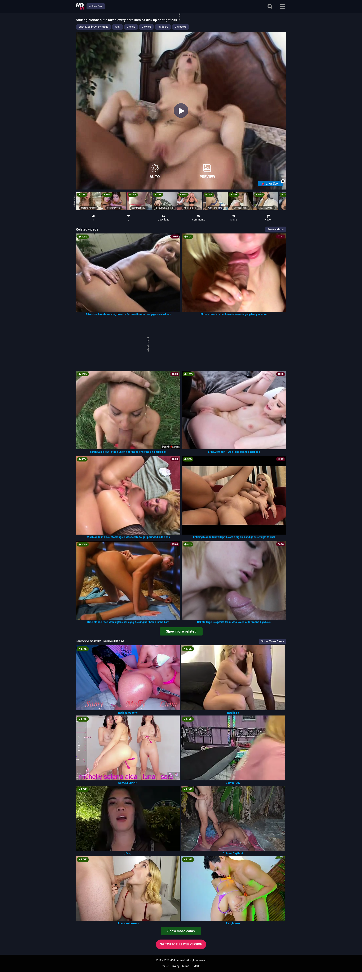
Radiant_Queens (128, 712)
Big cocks (180, 26)
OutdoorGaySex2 (233, 853)
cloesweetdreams (128, 923)
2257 (165, 966)
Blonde (131, 26)
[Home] (80, 6)
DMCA (195, 966)
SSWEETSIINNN (127, 782)
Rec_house (233, 923)
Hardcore (163, 26)
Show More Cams (272, 641)
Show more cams (181, 931)
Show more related (181, 631)
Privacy (175, 966)
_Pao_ (127, 853)
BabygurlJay (233, 782)
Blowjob (146, 26)
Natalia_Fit (233, 712)
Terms (185, 966)
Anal (117, 26)
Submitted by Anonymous (93, 26)
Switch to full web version (181, 944)
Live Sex (96, 6)
